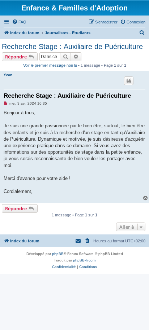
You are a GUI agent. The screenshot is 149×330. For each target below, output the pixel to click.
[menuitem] (19, 22)
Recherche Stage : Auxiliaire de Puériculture (72, 46)
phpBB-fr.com (84, 260)
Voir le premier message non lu (50, 65)
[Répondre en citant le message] (128, 80)
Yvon (8, 75)
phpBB (58, 254)
